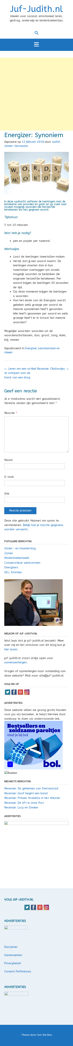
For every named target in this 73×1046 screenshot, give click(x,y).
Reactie (10, 413)
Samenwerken (13, 955)
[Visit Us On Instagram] (27, 694)
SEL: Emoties (13, 572)
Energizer (30, 348)
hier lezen (10, 649)
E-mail (9, 477)
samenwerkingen (15, 662)
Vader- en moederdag (20, 548)
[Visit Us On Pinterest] (20, 694)
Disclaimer (11, 947)
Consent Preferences (17, 971)
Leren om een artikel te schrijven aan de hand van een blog (20, 373)
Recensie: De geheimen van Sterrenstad (31, 788)
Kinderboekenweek (16, 558)
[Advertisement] (36, 94)
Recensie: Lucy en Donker (21, 807)
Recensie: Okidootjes (53, 368)
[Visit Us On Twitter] (7, 694)
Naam (8, 460)
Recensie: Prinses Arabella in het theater (32, 798)
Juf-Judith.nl (36, 9)
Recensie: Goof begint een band (26, 793)
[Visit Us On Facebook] (14, 694)
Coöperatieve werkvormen (22, 562)
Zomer (8, 553)
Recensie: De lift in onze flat (24, 803)
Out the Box (44, 1034)
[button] (36, 45)
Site (6, 493)
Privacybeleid (12, 963)
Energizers (11, 567)
